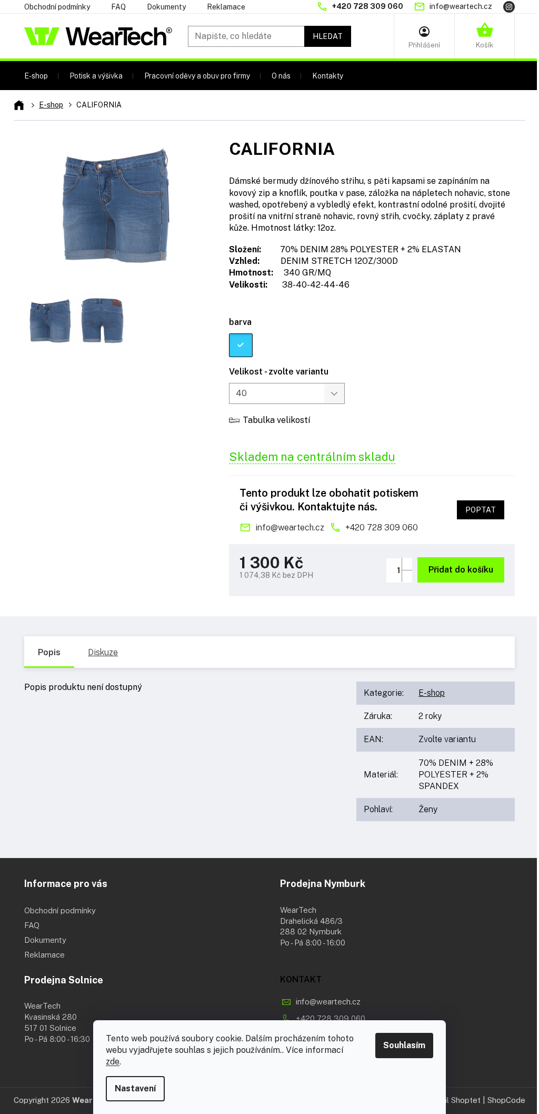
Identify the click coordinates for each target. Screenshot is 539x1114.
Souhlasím (404, 1045)
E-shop (431, 693)
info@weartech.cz (289, 528)
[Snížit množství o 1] (407, 576)
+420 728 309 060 (381, 528)
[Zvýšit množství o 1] (407, 564)
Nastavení (135, 1088)
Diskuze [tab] (103, 652)
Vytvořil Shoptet (451, 1100)
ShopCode (506, 1100)
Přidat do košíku (460, 570)
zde (112, 1062)
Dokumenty (166, 7)
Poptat (480, 510)
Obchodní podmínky (57, 7)
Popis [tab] (49, 652)
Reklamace (226, 7)
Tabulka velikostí (276, 420)
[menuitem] (36, 75)
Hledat (328, 36)
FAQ (118, 7)
